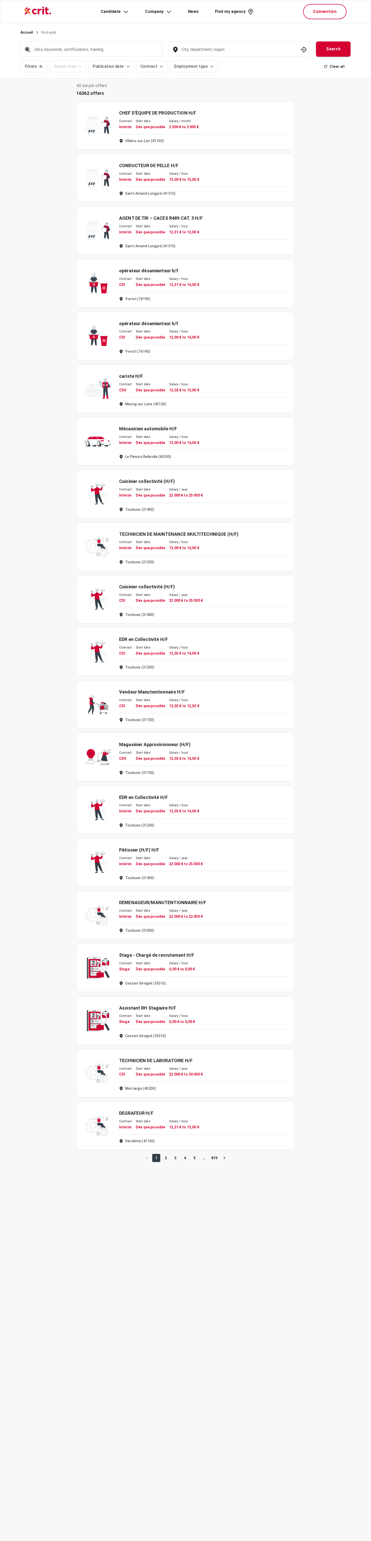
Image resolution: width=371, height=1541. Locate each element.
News (193, 11)
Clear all (337, 66)
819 (214, 1158)
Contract (149, 66)
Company (154, 11)
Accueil (26, 32)
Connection (324, 11)
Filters (31, 66)
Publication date (108, 66)
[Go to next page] (224, 1158)
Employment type (191, 66)
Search (333, 49)
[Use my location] (304, 49)
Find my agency (230, 11)
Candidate (111, 11)
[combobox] (238, 52)
